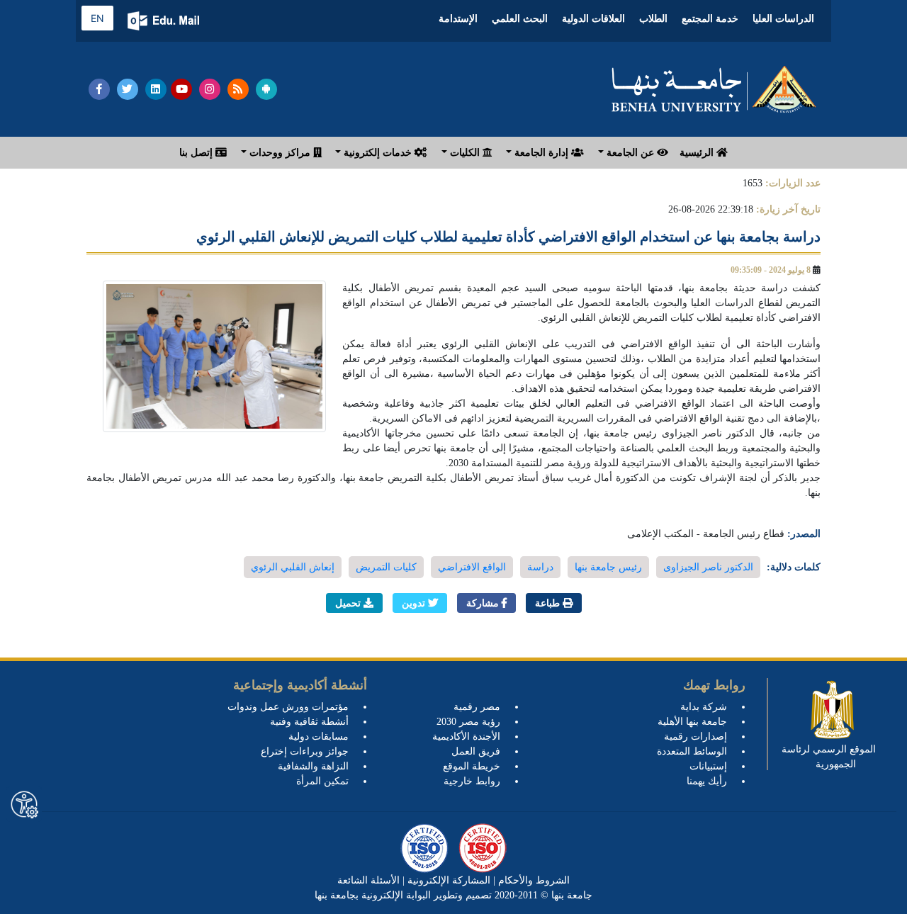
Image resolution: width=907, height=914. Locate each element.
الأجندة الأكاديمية (466, 736)
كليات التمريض (386, 567)
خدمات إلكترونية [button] (378, 152)
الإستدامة (458, 18)
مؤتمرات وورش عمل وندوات (288, 706)
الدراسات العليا (783, 18)
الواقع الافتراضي (472, 567)
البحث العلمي (520, 18)
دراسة (540, 567)
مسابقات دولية (318, 736)
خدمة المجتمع (710, 18)
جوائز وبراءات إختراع (305, 751)
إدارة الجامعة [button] (541, 152)
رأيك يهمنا (707, 781)
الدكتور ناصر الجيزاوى (708, 567)
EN (97, 18)
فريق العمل (475, 751)
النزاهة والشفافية (313, 766)
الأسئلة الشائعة (368, 880)
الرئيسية (698, 152)
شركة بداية (703, 706)
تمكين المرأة (322, 781)
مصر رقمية (477, 706)
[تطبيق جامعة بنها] (266, 89)
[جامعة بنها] (714, 89)
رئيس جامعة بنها (608, 567)
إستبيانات (708, 766)
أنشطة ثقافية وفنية (309, 721)
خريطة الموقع (471, 766)
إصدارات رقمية (695, 736)
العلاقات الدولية (593, 18)
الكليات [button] (465, 152)
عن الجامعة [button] (630, 152)
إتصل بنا (197, 152)
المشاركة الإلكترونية (447, 880)
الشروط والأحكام (532, 880)
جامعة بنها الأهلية (692, 721)
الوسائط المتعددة (692, 751)
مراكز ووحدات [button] (280, 152)
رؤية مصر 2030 (468, 721)
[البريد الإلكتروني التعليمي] (165, 20)
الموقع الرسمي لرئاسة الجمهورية (829, 756)
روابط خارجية (472, 781)
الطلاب (653, 18)
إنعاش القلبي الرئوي (292, 567)
